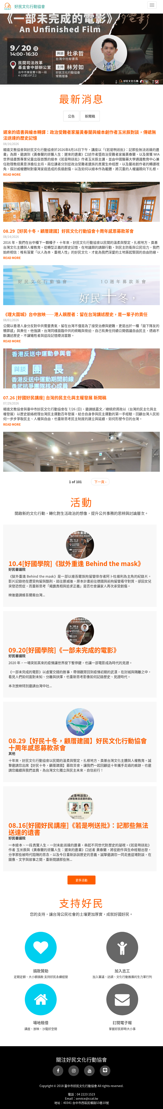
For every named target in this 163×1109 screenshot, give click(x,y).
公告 (71, 116)
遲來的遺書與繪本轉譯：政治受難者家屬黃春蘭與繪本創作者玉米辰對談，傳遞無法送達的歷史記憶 (79, 135)
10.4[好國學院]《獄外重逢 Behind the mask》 (76, 563)
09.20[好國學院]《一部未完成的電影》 (64, 649)
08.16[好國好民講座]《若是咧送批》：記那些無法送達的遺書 (78, 828)
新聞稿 (90, 116)
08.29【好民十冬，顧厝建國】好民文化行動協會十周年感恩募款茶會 (68, 231)
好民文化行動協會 (29, 6)
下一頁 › (100, 481)
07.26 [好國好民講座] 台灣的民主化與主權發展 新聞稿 (54, 398)
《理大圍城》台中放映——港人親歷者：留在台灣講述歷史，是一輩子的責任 (75, 314)
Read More (12, 174)
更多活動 (81, 880)
